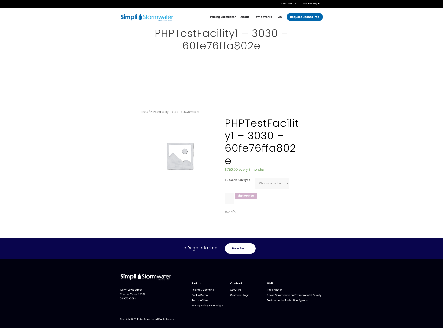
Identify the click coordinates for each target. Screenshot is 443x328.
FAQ (279, 17)
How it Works (263, 17)
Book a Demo (200, 295)
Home (144, 112)
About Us (235, 289)
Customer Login (310, 3)
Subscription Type (237, 180)
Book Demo (240, 248)
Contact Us (288, 3)
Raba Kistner (274, 289)
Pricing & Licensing (203, 289)
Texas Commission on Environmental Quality (294, 295)
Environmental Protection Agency (287, 300)
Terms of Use (200, 300)
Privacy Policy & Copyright (207, 305)
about (244, 17)
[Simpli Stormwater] (147, 17)
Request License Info (304, 17)
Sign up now (245, 195)
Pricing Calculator (223, 17)
